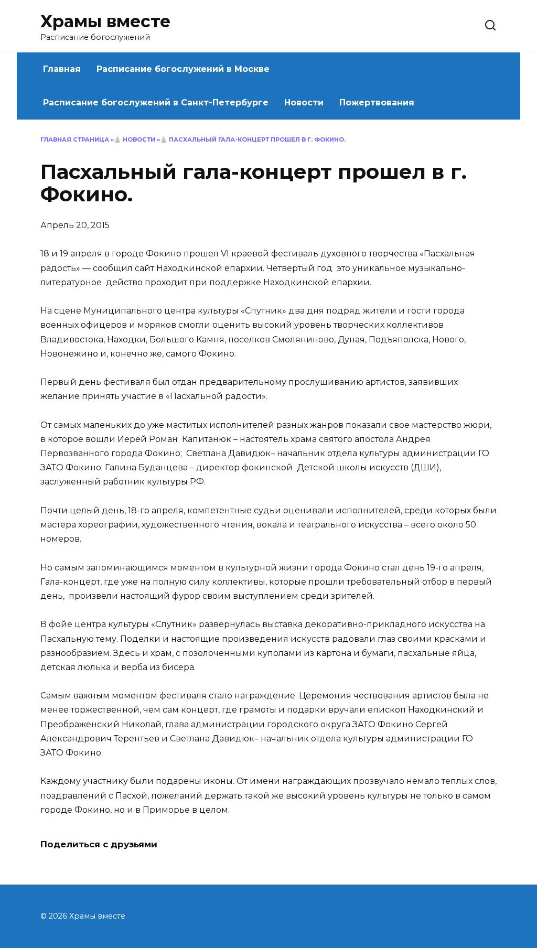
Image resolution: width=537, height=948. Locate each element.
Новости (304, 102)
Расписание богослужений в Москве (183, 69)
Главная (62, 69)
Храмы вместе (105, 21)
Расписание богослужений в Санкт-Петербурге (155, 102)
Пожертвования (376, 102)
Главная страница (74, 139)
